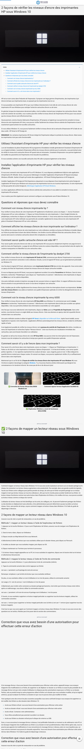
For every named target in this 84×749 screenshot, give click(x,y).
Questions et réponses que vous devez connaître (19, 75)
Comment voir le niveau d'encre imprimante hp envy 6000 (23, 88)
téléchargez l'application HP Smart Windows (41, 186)
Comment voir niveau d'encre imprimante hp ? (20, 78)
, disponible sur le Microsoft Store (46, 318)
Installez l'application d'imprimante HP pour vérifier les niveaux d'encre (25, 73)
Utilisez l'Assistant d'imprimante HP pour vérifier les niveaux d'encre (24, 70)
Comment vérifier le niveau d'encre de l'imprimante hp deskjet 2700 (26, 86)
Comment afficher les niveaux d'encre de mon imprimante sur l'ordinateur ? (29, 81)
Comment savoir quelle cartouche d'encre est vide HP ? (23, 83)
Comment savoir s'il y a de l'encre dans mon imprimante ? (24, 91)
